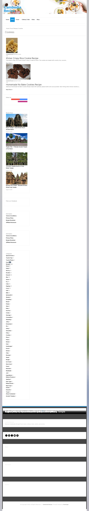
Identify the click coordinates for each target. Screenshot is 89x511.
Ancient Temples (10, 396)
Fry (7, 281)
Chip (7, 353)
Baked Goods (9, 383)
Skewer (8, 297)
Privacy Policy (9, 218)
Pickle (7, 304)
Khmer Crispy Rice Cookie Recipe (22, 58)
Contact (7, 451)
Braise (7, 341)
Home (7, 19)
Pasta (7, 339)
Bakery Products (10, 377)
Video (33, 19)
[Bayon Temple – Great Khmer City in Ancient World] (16, 114)
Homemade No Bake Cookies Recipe (24, 84)
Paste (7, 366)
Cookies (8, 335)
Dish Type (8, 381)
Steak (7, 357)
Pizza (7, 337)
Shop (38, 19)
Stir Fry (8, 270)
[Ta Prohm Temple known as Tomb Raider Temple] (16, 153)
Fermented (9, 324)
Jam (7, 373)
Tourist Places (10, 260)
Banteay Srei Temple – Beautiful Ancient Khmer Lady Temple (35, 411)
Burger (8, 359)
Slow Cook (9, 364)
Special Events (10, 255)
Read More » (9, 63)
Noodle (8, 272)
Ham (7, 344)
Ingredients (9, 375)
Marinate (8, 368)
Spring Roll (9, 295)
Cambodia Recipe (9, 54)
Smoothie (8, 330)
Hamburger (9, 346)
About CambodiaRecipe (11, 448)
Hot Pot (8, 310)
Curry (7, 288)
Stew (7, 306)
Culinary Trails (26, 19)
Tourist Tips (9, 258)
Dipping (8, 286)
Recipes (16, 28)
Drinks (7, 387)
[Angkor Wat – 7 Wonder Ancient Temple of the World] (16, 134)
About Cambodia (10, 394)
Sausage (8, 315)
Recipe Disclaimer (10, 220)
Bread (7, 301)
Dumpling (8, 299)
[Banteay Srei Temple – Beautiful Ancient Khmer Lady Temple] (16, 172)
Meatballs (8, 370)
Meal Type (8, 385)
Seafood (8, 379)
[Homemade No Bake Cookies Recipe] (18, 65)
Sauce (7, 279)
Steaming (8, 319)
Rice (7, 277)
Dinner (8, 350)
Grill (7, 290)
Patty (7, 333)
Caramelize (9, 317)
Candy (7, 312)
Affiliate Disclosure (11, 222)
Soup (7, 266)
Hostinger (66, 504)
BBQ (7, 292)
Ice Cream (8, 361)
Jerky (7, 321)
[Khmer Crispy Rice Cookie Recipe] (12, 38)
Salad (7, 268)
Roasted (8, 355)
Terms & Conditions (11, 215)
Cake (7, 284)
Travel (17, 19)
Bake (7, 308)
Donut (7, 348)
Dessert (8, 275)
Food (12, 19)
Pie (7, 326)
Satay (7, 328)
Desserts (8, 389)
